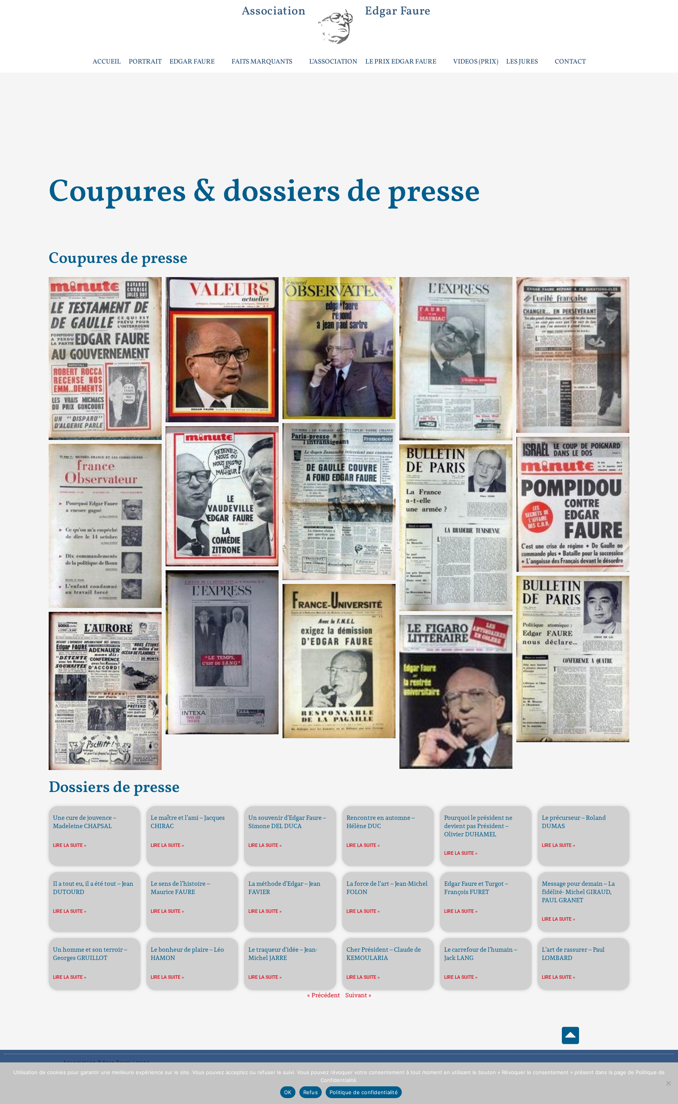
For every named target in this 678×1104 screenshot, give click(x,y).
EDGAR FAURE (192, 61)
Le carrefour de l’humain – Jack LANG (480, 954)
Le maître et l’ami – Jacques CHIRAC (188, 822)
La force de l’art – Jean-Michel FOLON (387, 888)
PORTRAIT (145, 61)
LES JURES (522, 61)
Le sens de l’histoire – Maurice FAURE (180, 888)
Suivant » (358, 995)
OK (288, 1092)
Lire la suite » (69, 845)
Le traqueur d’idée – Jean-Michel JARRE (283, 954)
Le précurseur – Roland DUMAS (574, 822)
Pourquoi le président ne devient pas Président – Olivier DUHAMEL (478, 826)
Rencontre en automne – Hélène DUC (380, 822)
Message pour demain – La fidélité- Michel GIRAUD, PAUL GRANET (578, 892)
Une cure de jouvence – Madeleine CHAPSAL (84, 822)
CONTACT (570, 61)
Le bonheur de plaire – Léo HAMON (187, 954)
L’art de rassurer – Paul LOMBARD (573, 954)
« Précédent (323, 995)
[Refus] (668, 1083)
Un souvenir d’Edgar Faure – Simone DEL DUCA (287, 822)
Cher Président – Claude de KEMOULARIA (383, 954)
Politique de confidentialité (364, 1092)
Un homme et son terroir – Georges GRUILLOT (90, 954)
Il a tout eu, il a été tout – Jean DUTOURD (93, 888)
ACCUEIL (107, 61)
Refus (310, 1092)
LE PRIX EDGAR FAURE (400, 61)
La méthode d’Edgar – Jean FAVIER (284, 888)
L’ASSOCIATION (333, 61)
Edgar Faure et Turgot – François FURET (476, 888)
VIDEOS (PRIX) (475, 61)
